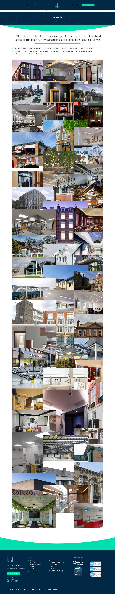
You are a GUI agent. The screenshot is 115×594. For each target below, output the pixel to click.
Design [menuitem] (82, 48)
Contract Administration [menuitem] (60, 48)
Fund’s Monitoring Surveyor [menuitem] (30, 51)
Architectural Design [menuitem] (20, 48)
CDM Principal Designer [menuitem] (34, 48)
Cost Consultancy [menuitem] (73, 48)
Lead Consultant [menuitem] (44, 51)
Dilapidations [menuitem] (89, 48)
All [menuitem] (12, 48)
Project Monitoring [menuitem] (29, 53)
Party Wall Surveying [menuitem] (67, 51)
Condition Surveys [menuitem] (47, 48)
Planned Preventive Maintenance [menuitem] (83, 51)
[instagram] (12, 580)
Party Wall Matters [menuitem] (55, 51)
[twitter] (8, 580)
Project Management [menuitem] (17, 53)
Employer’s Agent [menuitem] (16, 51)
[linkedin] (16, 580)
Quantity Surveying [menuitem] (41, 53)
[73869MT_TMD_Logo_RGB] (57, 2)
